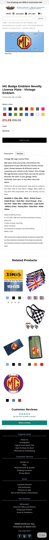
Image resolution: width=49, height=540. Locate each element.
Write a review (24, 423)
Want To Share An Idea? (24, 448)
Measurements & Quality (24, 468)
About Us (24, 440)
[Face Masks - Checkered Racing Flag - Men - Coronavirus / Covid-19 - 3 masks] (35, 329)
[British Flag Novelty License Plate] (35, 293)
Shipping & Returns (24, 510)
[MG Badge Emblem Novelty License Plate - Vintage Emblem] (13, 360)
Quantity (5, 131)
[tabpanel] (24, 202)
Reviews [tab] (20, 154)
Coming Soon (24, 442)
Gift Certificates (24, 487)
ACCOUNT (20, 14)
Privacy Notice (24, 473)
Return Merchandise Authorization (24, 493)
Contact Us (24, 462)
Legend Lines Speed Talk (24, 445)
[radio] (4, 109)
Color (4, 126)
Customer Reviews (24, 484)
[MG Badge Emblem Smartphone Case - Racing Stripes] (35, 360)
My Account (24, 504)
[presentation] (23, 298)
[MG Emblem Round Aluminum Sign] (13, 396)
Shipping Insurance (24, 470)
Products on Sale (24, 490)
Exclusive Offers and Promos (24, 507)
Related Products (24, 260)
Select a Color (7, 104)
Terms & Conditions (24, 512)
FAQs (24, 465)
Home (4, 23)
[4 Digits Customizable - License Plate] (13, 293)
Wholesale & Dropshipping (24, 451)
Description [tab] (8, 154)
